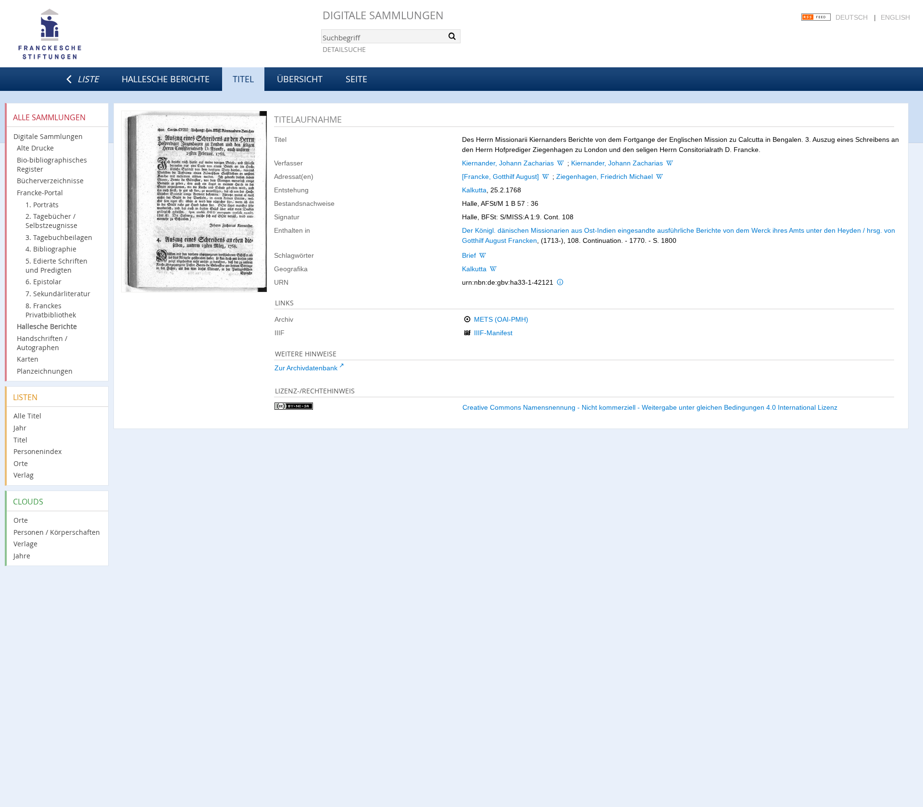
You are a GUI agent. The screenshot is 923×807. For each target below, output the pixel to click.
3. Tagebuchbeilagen (58, 237)
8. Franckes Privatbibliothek (50, 310)
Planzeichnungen (45, 371)
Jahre (21, 555)
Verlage (25, 543)
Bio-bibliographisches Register (52, 164)
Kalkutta (474, 190)
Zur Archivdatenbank (305, 368)
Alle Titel (27, 415)
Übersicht (300, 79)
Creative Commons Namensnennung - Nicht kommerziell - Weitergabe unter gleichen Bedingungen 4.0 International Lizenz (649, 407)
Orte (20, 463)
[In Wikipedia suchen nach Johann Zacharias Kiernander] (560, 163)
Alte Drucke (35, 147)
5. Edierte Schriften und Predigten (56, 265)
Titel (20, 439)
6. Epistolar (43, 281)
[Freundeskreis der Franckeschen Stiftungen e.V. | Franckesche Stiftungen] (76, 34)
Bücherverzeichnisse (50, 180)
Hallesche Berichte (166, 79)
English (895, 17)
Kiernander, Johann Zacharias (508, 163)
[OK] (452, 36)
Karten (27, 359)
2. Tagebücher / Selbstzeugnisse (51, 221)
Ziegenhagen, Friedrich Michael (604, 176)
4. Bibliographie (50, 248)
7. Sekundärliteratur (57, 293)
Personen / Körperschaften (56, 532)
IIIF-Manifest (493, 333)
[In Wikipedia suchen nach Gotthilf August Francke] (545, 176)
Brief (469, 255)
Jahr (19, 427)
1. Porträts (42, 204)
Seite (356, 79)
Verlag (23, 474)
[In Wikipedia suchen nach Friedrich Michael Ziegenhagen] (659, 176)
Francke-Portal (40, 192)
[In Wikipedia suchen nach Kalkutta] (493, 269)
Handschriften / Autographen (42, 343)
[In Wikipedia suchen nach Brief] (482, 255)
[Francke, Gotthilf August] (500, 176)
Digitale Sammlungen (383, 15)
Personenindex (37, 451)
